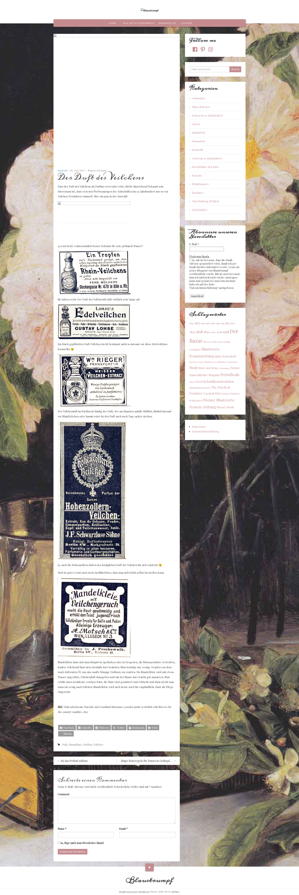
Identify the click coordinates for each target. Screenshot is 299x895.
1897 (192, 332)
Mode (193, 367)
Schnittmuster (200, 184)
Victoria (225, 393)
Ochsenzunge (224, 368)
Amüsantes (198, 98)
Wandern (234, 393)
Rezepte (197, 175)
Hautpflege (75, 744)
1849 (191, 323)
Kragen (200, 362)
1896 (232, 323)
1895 (227, 323)
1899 (206, 332)
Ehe (205, 341)
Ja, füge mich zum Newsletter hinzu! (82, 843)
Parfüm (87, 744)
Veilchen (98, 744)
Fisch (214, 341)
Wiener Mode (225, 407)
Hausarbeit (198, 141)
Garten (196, 124)
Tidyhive (175, 891)
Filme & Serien (201, 107)
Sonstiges (197, 192)
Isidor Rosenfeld (225, 356)
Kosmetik (63, 170)
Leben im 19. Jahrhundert (207, 158)
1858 (203, 323)
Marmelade (232, 362)
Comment (63, 794)
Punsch (192, 382)
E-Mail (194, 244)
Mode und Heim (208, 368)
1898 (199, 331)
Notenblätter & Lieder (205, 167)
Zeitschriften (199, 210)
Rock (199, 381)
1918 (226, 331)
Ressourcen (167, 23)
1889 (222, 323)
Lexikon (186, 23)
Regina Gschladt (97, 170)
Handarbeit (198, 132)
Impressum (198, 426)
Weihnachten (195, 400)
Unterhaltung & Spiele (205, 201)
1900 (213, 332)
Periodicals (229, 374)
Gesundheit (195, 349)
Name (62, 828)
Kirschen (193, 362)
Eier (209, 342)
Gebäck (226, 341)
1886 (218, 323)
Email (123, 828)
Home (112, 23)
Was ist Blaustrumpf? (139, 23)
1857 (197, 323)
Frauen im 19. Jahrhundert (207, 115)
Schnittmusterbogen (199, 387)
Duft (64, 744)
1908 (219, 332)
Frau (219, 341)
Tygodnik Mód (211, 393)
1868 (208, 323)
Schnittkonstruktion (218, 381)
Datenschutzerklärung (205, 431)
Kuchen (208, 361)
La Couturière (219, 361)
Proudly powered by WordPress (134, 891)
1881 (213, 323)
